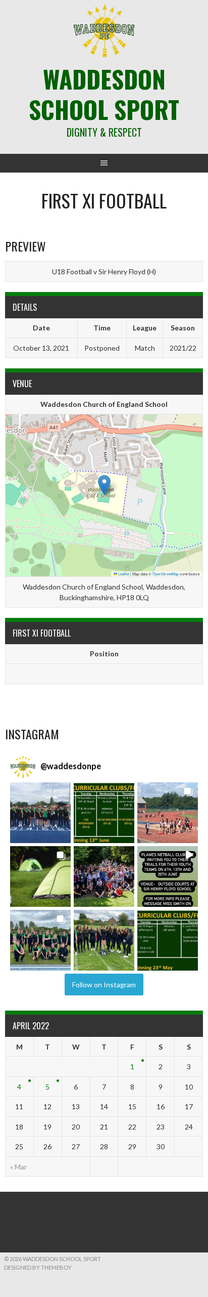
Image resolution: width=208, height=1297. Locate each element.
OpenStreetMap (165, 573)
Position (104, 653)
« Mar (18, 1166)
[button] (104, 485)
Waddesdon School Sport (104, 94)
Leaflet (123, 573)
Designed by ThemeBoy (38, 1267)
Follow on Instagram (104, 984)
